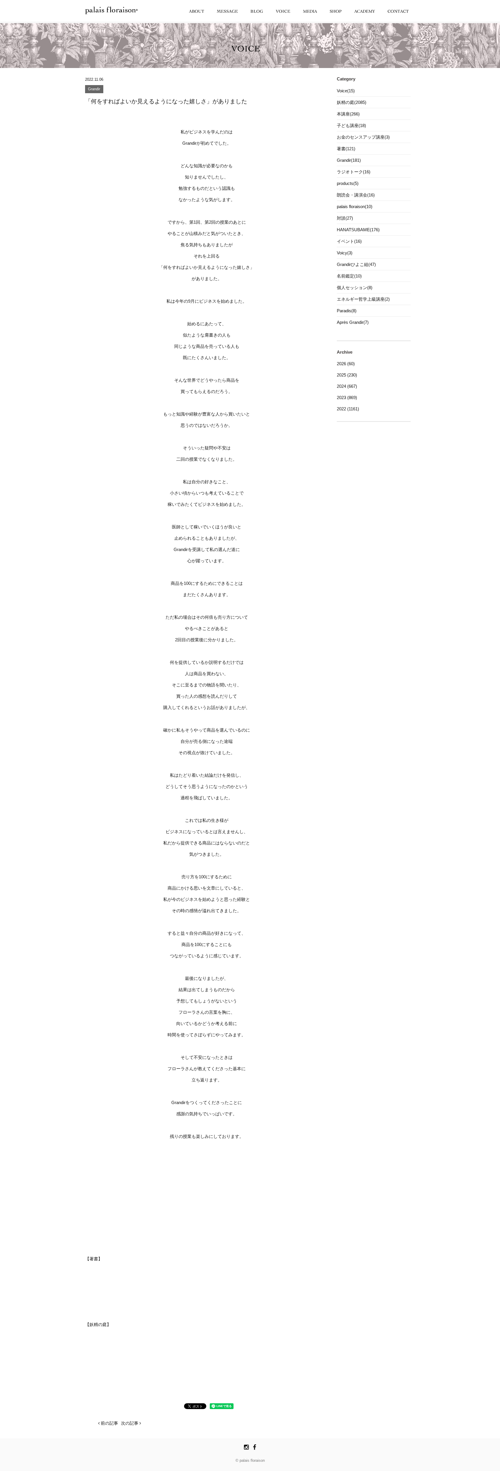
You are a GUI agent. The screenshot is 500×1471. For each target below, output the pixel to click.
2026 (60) (346, 363)
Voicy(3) (344, 252)
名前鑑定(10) (349, 275)
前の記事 (109, 1423)
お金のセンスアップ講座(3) (363, 137)
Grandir (94, 89)
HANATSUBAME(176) (358, 229)
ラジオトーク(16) (353, 171)
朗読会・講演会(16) (356, 194)
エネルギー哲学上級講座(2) (363, 299)
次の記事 (130, 1423)
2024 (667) (347, 386)
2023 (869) (347, 397)
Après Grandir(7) (353, 322)
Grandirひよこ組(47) (356, 264)
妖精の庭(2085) (351, 102)
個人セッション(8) (354, 287)
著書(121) (346, 148)
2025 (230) (347, 374)
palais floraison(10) (354, 206)
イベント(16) (349, 241)
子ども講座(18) (351, 125)
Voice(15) (346, 90)
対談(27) (345, 218)
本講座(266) (348, 113)
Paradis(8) (346, 310)
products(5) (348, 183)
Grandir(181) (349, 160)
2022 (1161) (348, 408)
